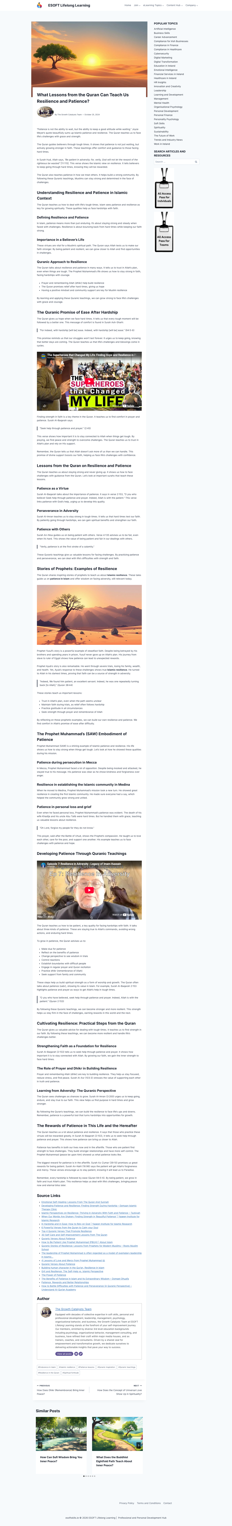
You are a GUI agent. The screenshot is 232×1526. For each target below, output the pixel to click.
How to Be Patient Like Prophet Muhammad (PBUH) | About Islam (77, 1242)
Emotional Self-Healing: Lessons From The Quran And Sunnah (75, 1202)
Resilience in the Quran (48, 1373)
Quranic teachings (126, 1367)
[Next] (138, 1445)
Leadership (160, 90)
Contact (167, 1503)
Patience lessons (86, 1367)
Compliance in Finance (166, 45)
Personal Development (166, 111)
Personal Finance (163, 115)
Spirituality (159, 127)
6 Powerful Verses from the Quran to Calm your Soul (69, 1227)
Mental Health (161, 103)
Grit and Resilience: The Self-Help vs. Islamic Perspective (72, 1271)
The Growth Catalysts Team (69, 114)
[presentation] (61, 1434)
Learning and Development (168, 94)
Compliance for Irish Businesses (171, 41)
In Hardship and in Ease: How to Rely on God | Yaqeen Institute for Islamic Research (86, 1224)
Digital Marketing (163, 57)
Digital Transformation (166, 61)
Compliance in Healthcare (168, 49)
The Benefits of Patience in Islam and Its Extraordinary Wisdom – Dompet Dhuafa (85, 1278)
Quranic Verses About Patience (58, 1238)
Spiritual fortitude (71, 1373)
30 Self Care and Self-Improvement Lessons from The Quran (74, 1234)
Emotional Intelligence (165, 70)
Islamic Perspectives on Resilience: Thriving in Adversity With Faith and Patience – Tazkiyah (90, 1213)
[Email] (76, 1354)
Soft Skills (159, 123)
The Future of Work (164, 135)
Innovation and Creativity (167, 86)
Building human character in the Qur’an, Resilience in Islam (72, 1267)
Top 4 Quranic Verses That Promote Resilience (66, 1231)
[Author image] (45, 114)
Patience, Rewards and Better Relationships (65, 1282)
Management (161, 98)
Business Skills (162, 33)
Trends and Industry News (168, 139)
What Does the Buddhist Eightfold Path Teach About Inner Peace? (114, 1461)
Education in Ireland (164, 65)
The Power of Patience (53, 1275)
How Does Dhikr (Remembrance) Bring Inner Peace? (60, 1390)
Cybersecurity (161, 53)
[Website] (81, 1354)
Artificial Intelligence (165, 29)
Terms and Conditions (149, 1503)
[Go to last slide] (40, 1445)
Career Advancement (165, 37)
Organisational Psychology (168, 107)
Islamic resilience (67, 1367)
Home (128, 5)
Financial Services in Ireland (169, 74)
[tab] (84, 1476)
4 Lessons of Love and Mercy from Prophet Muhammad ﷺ (73, 1260)
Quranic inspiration (106, 1367)
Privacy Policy (126, 1503)
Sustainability (161, 131)
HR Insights (160, 82)
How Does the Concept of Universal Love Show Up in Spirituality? (119, 1390)
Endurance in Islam (47, 1367)
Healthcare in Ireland (165, 78)
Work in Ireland (162, 144)
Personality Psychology (166, 119)
